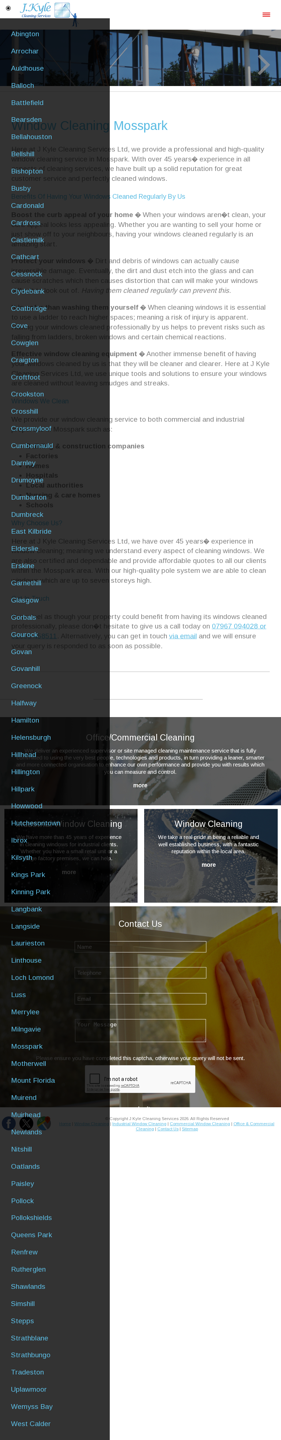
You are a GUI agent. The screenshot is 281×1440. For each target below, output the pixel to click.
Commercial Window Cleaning (200, 1124)
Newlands (26, 1132)
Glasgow (25, 600)
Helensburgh (31, 737)
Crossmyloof (31, 428)
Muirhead (26, 1115)
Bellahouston (31, 137)
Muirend (24, 1097)
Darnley (23, 463)
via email (183, 636)
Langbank (26, 909)
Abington (25, 34)
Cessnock (26, 274)
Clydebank (27, 291)
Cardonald (27, 205)
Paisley (22, 1183)
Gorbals (23, 617)
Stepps (22, 1321)
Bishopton (27, 171)
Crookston (27, 394)
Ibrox (19, 840)
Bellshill (22, 154)
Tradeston (27, 1372)
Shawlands (28, 1286)
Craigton (24, 360)
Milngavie (26, 1029)
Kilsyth (21, 857)
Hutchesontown (35, 823)
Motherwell (28, 1063)
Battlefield (27, 103)
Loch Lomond (32, 977)
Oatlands (25, 1166)
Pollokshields (31, 1217)
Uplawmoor (29, 1389)
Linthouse (26, 960)
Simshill (23, 1303)
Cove (19, 325)
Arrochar (25, 51)
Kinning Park (30, 892)
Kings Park (28, 874)
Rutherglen (28, 1269)
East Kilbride (31, 531)
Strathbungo (30, 1355)
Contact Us (168, 1129)
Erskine (22, 566)
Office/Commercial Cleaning (140, 737)
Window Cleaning (209, 824)
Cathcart (25, 257)
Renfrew (24, 1252)
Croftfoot (25, 377)
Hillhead (23, 754)
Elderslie (24, 548)
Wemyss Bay (32, 1406)
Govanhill (25, 668)
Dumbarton (28, 497)
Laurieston (28, 943)
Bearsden (26, 119)
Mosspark (26, 1046)
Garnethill (26, 583)
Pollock (22, 1201)
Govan (21, 652)
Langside (25, 926)
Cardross (26, 223)
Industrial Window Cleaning (139, 1124)
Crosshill (24, 411)
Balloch (22, 85)
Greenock (26, 686)
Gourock (24, 634)
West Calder (31, 1424)
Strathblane (29, 1338)
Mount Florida (33, 1080)
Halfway (24, 703)
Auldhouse (27, 68)
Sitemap (190, 1129)
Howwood (26, 806)
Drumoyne (27, 480)
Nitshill (21, 1149)
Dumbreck (27, 514)
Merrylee (25, 1012)
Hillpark (22, 789)
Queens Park (31, 1235)
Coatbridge (29, 308)
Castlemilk (27, 240)
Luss (18, 995)
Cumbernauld (32, 445)
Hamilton (25, 720)
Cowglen (24, 343)
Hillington (25, 772)
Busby (21, 188)
